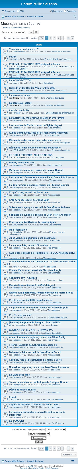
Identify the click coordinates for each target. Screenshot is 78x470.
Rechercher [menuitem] (74, 16)
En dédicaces (58, 423)
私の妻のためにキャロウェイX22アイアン (31, 330)
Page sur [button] (41, 38)
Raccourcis (10, 11)
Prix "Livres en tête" (20, 315)
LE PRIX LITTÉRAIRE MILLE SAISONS (31, 155)
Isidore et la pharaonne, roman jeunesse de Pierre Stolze (41, 292)
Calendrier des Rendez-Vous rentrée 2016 (32, 88)
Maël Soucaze (52, 468)
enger (15, 83)
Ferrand (16, 113)
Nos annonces (58, 157)
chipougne (17, 120)
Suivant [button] (72, 38)
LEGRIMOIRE (19, 67)
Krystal (16, 98)
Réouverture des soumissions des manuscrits (35, 140)
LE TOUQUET (16, 420)
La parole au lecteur (20, 95)
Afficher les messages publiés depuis (29, 429)
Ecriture (54, 325)
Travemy (16, 280)
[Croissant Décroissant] (39, 438)
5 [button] (62, 38)
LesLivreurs (18, 180)
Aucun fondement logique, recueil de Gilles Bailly (37, 337)
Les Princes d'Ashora (55, 105)
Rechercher (31, 32)
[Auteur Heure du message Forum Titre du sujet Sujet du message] (39, 433)
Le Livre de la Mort (19, 374)
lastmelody (17, 232)
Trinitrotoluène (19, 52)
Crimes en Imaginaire (61, 150)
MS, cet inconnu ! (58, 90)
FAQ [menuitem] (22, 11)
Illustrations (49, 83)
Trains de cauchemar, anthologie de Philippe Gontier (38, 382)
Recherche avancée (36, 32)
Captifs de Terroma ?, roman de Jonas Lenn (33, 404)
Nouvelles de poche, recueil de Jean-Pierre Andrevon (39, 367)
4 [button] (58, 38)
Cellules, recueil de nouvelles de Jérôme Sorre (35, 359)
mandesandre (19, 347)
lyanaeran (17, 399)
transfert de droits (19, 110)
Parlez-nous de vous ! (61, 52)
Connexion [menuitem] (71, 11)
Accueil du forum (35, 461)
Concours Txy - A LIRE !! (23, 277)
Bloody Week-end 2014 (21, 162)
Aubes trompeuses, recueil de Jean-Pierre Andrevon (38, 132)
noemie (16, 333)
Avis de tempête (55, 165)
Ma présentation (18, 229)
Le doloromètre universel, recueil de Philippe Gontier (39, 185)
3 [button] (54, 38)
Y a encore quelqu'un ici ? (24, 49)
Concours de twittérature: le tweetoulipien (32, 222)
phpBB (31, 466)
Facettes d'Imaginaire (61, 143)
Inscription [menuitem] (57, 11)
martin (12, 56)
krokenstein (20, 325)
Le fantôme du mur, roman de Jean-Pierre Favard (36, 117)
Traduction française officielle (32, 468)
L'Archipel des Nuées (55, 98)
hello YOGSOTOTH (19, 80)
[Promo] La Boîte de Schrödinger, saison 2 (33, 345)
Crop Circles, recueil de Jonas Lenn (29, 192)
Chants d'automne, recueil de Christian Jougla (35, 270)
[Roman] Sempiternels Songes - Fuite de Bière (35, 322)
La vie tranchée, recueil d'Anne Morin (30, 245)
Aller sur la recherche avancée (16, 28)
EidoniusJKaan (19, 423)
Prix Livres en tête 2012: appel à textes (30, 300)
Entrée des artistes (55, 280)
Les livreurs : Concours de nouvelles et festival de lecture (41, 177)
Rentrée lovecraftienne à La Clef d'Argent (32, 285)
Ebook (12, 397)
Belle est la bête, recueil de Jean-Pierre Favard (35, 352)
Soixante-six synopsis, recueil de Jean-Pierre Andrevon (40, 207)
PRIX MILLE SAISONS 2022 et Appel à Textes (34, 64)
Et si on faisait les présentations (58, 59)
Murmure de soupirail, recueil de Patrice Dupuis (36, 170)
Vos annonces (53, 120)
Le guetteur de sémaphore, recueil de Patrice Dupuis (38, 307)
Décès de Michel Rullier (22, 389)
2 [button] (50, 38)
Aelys (15, 258)
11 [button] (68, 38)
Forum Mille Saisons (14, 461)
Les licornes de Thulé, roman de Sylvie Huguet (35, 125)
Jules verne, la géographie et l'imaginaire (32, 238)
